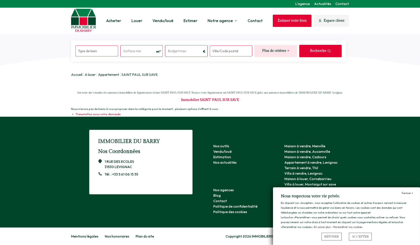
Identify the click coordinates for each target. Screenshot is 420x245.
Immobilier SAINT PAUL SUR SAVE (210, 100)
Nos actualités (224, 162)
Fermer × (407, 193)
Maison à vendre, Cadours (305, 157)
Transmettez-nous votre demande (98, 114)
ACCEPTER (360, 236)
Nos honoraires (117, 236)
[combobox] (96, 50)
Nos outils (221, 146)
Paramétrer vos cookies (347, 227)
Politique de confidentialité (235, 206)
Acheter (113, 20)
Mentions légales (84, 236)
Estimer (191, 20)
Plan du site (145, 236)
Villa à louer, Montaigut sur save (310, 184)
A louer (90, 74)
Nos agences (223, 190)
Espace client (334, 21)
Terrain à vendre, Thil (301, 168)
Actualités (322, 4)
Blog (217, 195)
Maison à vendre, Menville (304, 146)
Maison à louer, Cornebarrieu (307, 179)
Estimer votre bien (292, 21)
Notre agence (220, 20)
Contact (342, 4)
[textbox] (97, 49)
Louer (136, 20)
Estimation (222, 157)
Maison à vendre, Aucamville (307, 151)
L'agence (302, 4)
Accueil (76, 74)
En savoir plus (322, 227)
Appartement (108, 74)
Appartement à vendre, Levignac (311, 162)
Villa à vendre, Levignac (303, 173)
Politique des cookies (230, 212)
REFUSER (331, 236)
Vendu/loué (162, 20)
